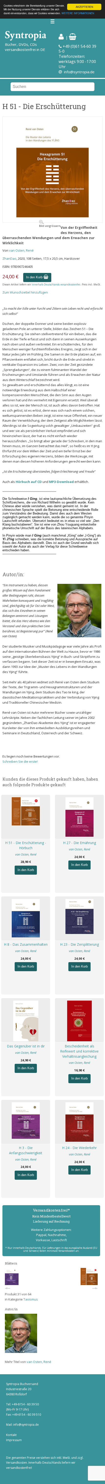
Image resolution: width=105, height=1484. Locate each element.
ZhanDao (9, 258)
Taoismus (30, 1299)
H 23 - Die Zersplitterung (79, 944)
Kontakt (11, 1435)
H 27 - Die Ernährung (79, 842)
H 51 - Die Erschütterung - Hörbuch (25, 845)
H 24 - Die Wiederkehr (79, 1147)
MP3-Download (61, 481)
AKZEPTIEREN (84, 7)
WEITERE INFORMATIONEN (78, 13)
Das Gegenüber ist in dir (26, 1046)
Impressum (14, 1440)
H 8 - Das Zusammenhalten (26, 944)
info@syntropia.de (79, 71)
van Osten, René (21, 250)
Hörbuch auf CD (29, 481)
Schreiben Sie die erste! (20, 761)
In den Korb (34, 277)
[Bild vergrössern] (52, 216)
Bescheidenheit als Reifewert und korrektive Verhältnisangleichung (79, 1051)
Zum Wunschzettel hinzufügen (25, 292)
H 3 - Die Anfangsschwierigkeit (25, 1150)
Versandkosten (16, 1462)
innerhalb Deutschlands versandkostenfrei (56, 284)
